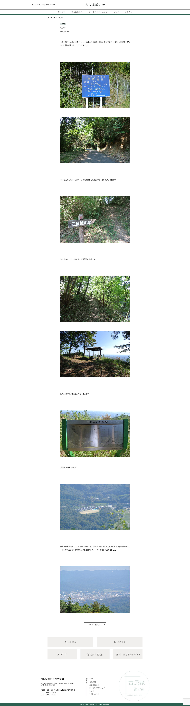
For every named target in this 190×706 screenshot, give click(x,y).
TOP (91, 679)
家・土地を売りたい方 (97, 688)
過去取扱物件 (94, 685)
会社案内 (92, 682)
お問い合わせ (94, 694)
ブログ (91, 691)
